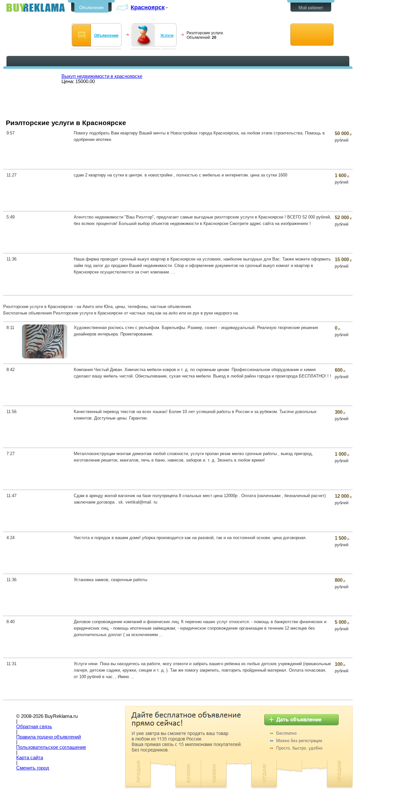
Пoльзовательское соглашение (51, 747)
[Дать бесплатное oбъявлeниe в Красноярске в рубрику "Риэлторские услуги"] (311, 35)
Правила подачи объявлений (48, 736)
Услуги (166, 35)
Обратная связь (34, 726)
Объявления (91, 7)
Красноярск (148, 7)
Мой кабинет (311, 7)
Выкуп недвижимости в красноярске (101, 76)
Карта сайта (29, 757)
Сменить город (32, 768)
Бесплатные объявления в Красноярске (35, 8)
